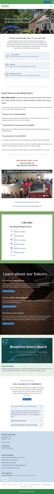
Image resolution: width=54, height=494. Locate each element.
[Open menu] (51, 6)
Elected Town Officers (22, 410)
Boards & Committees (35, 484)
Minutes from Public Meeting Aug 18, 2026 (27, 202)
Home (4, 484)
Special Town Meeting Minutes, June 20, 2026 (13, 457)
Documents (24, 486)
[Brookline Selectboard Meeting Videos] (27, 350)
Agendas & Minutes (46, 484)
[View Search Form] (52, 2)
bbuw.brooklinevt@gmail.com (33, 206)
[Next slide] (52, 21)
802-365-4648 (6, 442)
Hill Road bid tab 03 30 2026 (9, 462)
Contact (30, 486)
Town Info (9, 484)
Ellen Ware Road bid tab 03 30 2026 (10, 467)
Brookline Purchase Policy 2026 (10, 460)
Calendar (26, 484)
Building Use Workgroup (20, 231)
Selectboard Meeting (19, 236)
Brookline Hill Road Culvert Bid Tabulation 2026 (13, 465)
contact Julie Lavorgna (17, 475)
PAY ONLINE (47, 2)
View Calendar (12, 255)
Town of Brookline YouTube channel (35, 370)
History (15, 484)
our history (36, 273)
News (20, 484)
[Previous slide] (2, 21)
